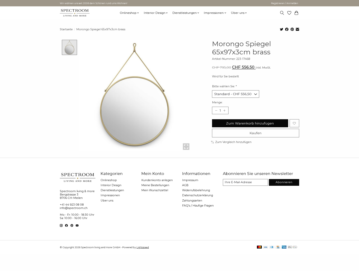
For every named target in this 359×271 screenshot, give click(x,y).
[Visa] (265, 247)
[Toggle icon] (282, 13)
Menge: (217, 102)
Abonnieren (284, 182)
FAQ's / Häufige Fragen (198, 205)
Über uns (107, 200)
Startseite (66, 29)
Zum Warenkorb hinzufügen (250, 123)
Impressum (190, 180)
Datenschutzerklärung (197, 195)
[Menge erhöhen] (224, 110)
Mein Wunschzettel (154, 190)
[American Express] (284, 247)
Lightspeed (142, 247)
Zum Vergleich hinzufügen (233, 142)
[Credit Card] (278, 247)
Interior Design (111, 185)
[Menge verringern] (216, 110)
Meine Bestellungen (155, 185)
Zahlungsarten (192, 200)
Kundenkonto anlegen (157, 180)
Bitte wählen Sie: (224, 86)
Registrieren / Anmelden (284, 3)
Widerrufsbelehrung (196, 190)
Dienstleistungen (112, 190)
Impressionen (110, 195)
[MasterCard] (259, 247)
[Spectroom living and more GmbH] (75, 13)
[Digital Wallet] (292, 247)
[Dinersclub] (271, 247)
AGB (185, 185)
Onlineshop (109, 180)
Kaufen (256, 133)
